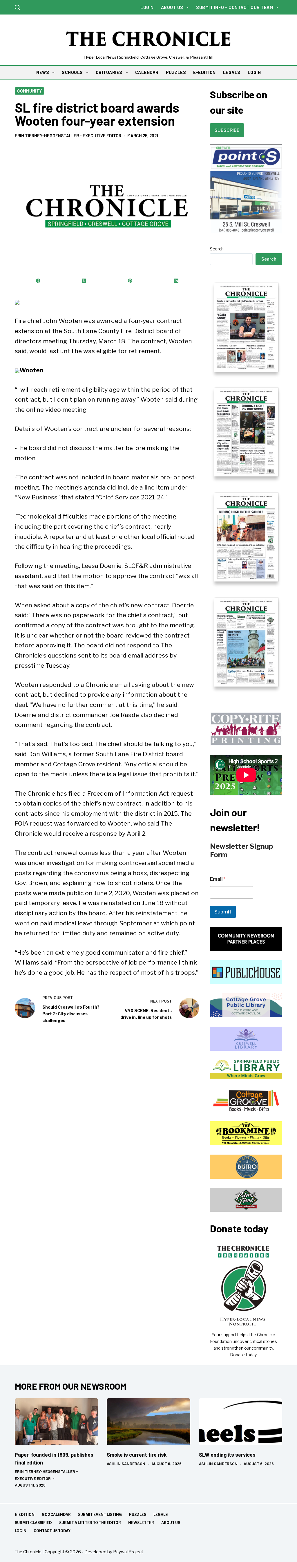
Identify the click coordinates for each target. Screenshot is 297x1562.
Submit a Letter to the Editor (90, 1523)
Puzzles (137, 1514)
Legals (160, 1514)
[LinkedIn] (176, 280)
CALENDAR (147, 72)
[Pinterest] (130, 280)
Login (147, 7)
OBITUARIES (109, 72)
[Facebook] (38, 280)
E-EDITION (204, 72)
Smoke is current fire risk (137, 1454)
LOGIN (254, 72)
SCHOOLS (72, 72)
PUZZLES (176, 72)
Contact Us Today (52, 1531)
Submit (222, 912)
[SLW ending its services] (240, 1421)
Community (29, 90)
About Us (172, 7)
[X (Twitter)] (84, 280)
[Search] (17, 7)
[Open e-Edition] (246, 484)
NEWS (42, 72)
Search (217, 249)
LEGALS (231, 72)
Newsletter (141, 1523)
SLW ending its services (227, 1454)
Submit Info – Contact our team (234, 7)
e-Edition (25, 1514)
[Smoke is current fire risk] (148, 1421)
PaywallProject (128, 1551)
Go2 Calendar (56, 1514)
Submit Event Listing (100, 1514)
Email (217, 879)
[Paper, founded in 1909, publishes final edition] (56, 1421)
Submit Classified (33, 1523)
